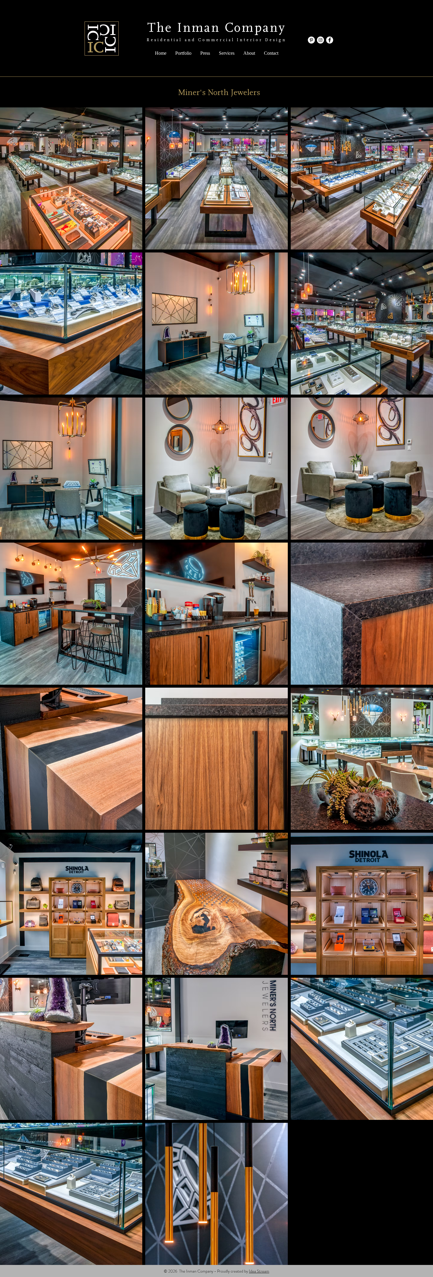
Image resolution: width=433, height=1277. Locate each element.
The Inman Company (216, 28)
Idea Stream (259, 1271)
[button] (183, 53)
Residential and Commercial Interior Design (216, 40)
